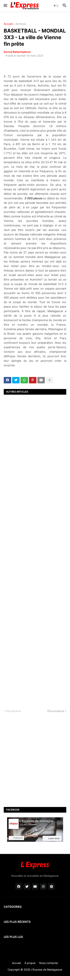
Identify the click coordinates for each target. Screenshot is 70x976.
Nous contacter (48, 963)
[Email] (41, 380)
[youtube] (35, 886)
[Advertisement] (35, 548)
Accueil (8, 24)
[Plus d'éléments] (49, 380)
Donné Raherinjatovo (17, 51)
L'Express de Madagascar (46, 969)
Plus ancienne (55, 711)
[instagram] (43, 886)
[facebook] (18, 886)
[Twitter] (16, 380)
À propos (29, 963)
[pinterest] (51, 886)
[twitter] (27, 886)
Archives (20, 24)
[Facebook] (7, 380)
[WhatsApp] (24, 380)
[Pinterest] (32, 380)
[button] (5, 5)
